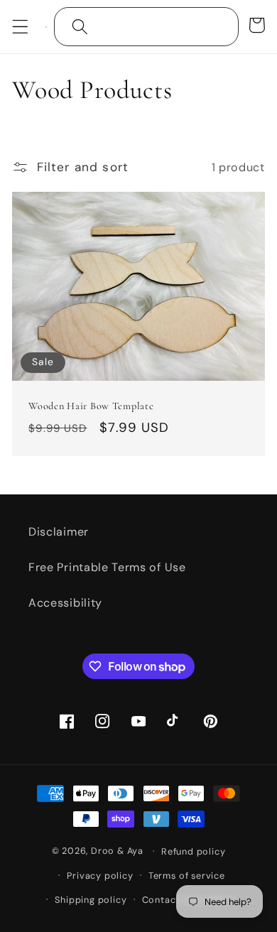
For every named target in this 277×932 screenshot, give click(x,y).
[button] (20, 27)
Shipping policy (90, 900)
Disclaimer (58, 531)
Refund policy (193, 851)
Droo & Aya (118, 851)
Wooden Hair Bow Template (90, 406)
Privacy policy (100, 875)
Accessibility (65, 602)
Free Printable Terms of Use (107, 567)
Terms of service (186, 875)
